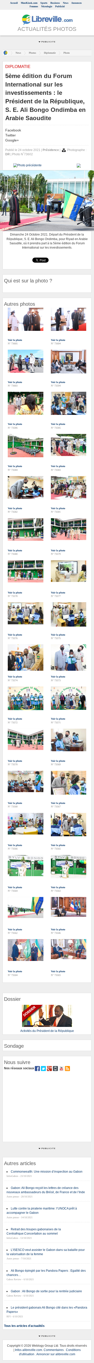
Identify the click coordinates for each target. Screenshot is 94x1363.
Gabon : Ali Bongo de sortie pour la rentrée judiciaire (46, 1291)
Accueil (14, 3)
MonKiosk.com (29, 3)
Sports (43, 3)
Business (55, 3)
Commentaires (54, 1350)
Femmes (34, 6)
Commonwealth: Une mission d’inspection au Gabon (46, 1171)
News (65, 3)
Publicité (60, 6)
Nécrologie (46, 6)
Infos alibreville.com (28, 1350)
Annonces (76, 3)
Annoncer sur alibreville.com (55, 1354)
